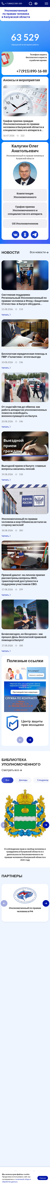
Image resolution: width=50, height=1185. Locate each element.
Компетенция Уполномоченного (25, 195)
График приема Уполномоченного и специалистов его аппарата (25, 210)
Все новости (38, 252)
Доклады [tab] (23, 780)
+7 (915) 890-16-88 (32, 71)
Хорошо (42, 1178)
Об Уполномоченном (25, 223)
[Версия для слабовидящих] (36, 4)
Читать (5, 314)
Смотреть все (10, 770)
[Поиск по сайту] (30, 4)
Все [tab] (7, 780)
